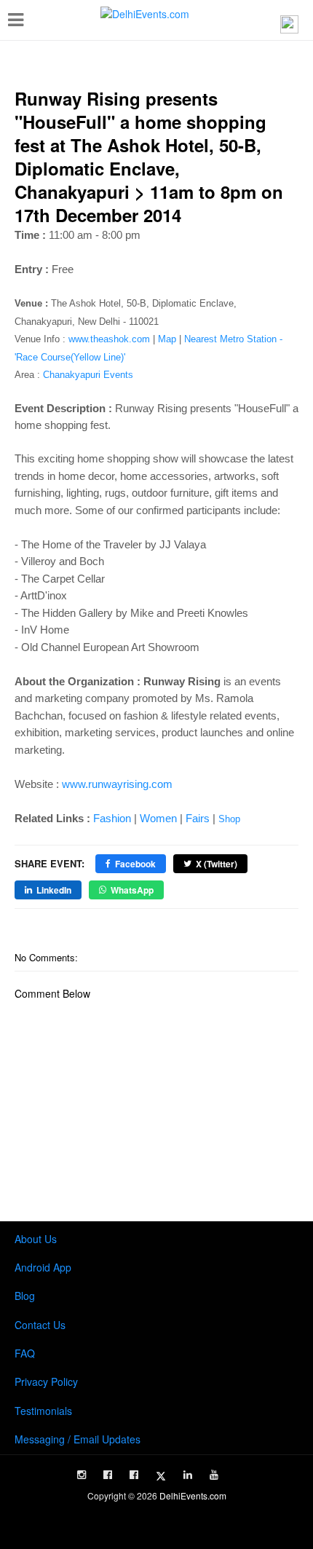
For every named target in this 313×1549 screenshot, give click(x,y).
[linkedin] (187, 1474)
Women (158, 818)
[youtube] (214, 1474)
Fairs (198, 818)
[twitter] (161, 1476)
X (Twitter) (216, 863)
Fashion (112, 818)
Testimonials (43, 1410)
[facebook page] (107, 1474)
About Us (36, 1238)
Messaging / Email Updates (77, 1439)
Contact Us (40, 1324)
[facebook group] (134, 1474)
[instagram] (81, 1474)
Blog (25, 1295)
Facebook (135, 863)
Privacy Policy (46, 1381)
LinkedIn (53, 889)
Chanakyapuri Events (88, 374)
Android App (43, 1267)
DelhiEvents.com (192, 1495)
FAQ (25, 1353)
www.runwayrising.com (117, 784)
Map (167, 339)
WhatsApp (132, 889)
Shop (229, 818)
